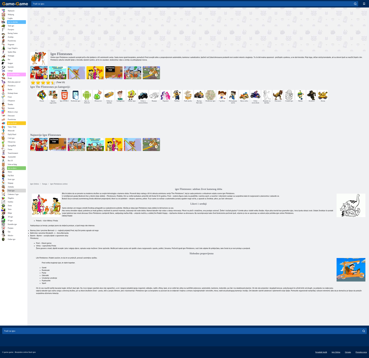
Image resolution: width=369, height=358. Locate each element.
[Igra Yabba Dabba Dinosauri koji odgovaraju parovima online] (57, 72)
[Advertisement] (114, 29)
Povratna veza (361, 352)
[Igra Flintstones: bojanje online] (95, 72)
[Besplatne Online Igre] (15, 3)
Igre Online (336, 352)
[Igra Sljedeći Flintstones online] (151, 72)
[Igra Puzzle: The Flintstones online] (39, 72)
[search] (355, 3)
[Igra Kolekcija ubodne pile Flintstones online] (132, 72)
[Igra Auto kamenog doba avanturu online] (76, 72)
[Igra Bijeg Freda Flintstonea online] (114, 72)
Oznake (348, 352)
